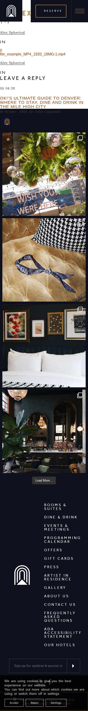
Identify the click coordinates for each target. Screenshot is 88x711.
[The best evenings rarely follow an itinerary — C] (44, 345)
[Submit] (73, 666)
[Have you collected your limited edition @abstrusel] (44, 260)
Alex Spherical (12, 32)
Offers (53, 550)
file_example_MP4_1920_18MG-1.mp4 (32, 54)
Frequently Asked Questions (60, 617)
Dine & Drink (61, 517)
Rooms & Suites (55, 507)
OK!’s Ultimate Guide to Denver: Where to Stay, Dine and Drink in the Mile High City (42, 102)
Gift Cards (59, 558)
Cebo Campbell (48, 111)
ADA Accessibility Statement (63, 633)
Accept (14, 702)
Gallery (55, 587)
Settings (56, 702)
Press (51, 567)
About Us (56, 596)
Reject (34, 702)
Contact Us (60, 604)
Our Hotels (60, 645)
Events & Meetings (57, 527)
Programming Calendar (62, 540)
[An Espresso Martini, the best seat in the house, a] (44, 431)
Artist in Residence (58, 577)
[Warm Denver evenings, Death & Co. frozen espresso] (44, 174)
